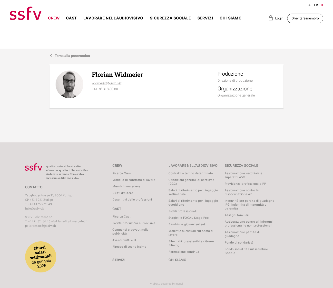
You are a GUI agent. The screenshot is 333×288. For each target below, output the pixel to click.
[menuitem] (53, 23)
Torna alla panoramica (69, 56)
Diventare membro (305, 18)
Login (276, 17)
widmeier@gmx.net (106, 83)
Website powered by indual (166, 283)
